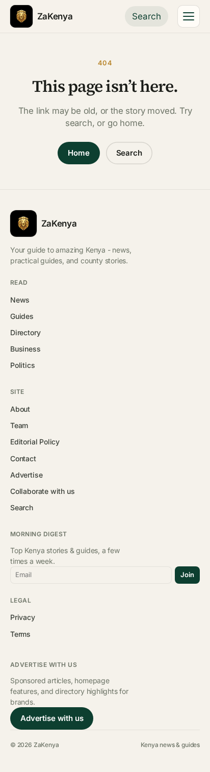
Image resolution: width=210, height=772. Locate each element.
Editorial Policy (35, 441)
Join (187, 574)
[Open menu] (188, 16)
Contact (23, 458)
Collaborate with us (42, 491)
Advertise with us (51, 718)
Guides (22, 316)
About (20, 409)
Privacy (22, 617)
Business (25, 348)
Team (19, 425)
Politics (22, 365)
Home (78, 153)
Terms (20, 634)
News (20, 299)
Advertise (26, 474)
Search (146, 16)
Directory (25, 332)
